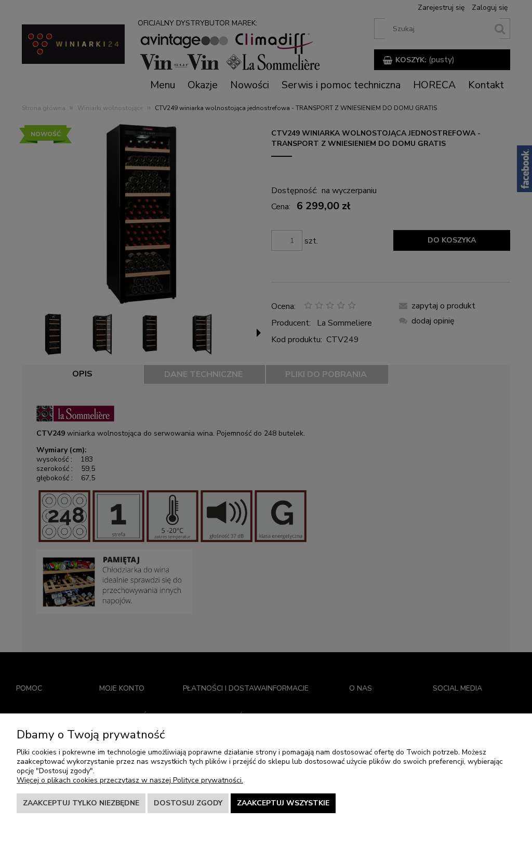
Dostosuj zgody (188, 803)
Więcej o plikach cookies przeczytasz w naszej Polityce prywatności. (130, 780)
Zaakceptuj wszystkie (283, 803)
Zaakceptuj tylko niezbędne (81, 803)
